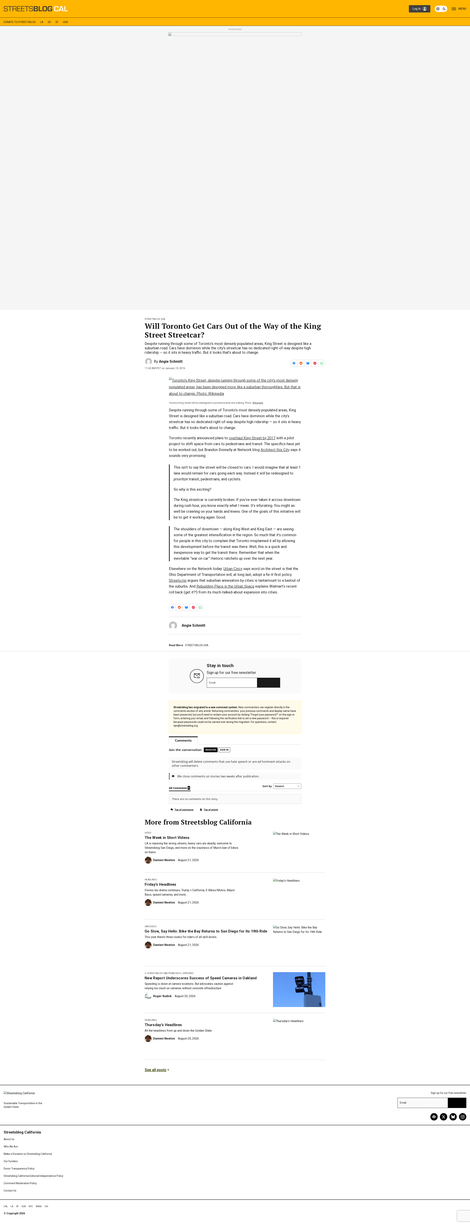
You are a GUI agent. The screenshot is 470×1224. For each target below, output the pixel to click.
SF (56, 22)
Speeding (188, 973)
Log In (417, 8)
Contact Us (10, 1190)
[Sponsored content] (235, 170)
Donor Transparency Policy (19, 1168)
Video (148, 833)
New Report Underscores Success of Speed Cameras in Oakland (201, 978)
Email (212, 682)
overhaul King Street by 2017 (252, 438)
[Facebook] (434, 1116)
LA (41, 22)
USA (65, 22)
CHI (46, 1206)
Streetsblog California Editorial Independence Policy (33, 1175)
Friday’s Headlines (160, 884)
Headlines (151, 880)
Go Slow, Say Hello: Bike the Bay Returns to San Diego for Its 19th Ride (206, 931)
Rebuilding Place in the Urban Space (225, 586)
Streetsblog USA (155, 319)
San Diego (150, 926)
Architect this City (275, 450)
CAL (6, 1206)
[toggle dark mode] (441, 9)
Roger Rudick (162, 996)
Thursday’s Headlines (163, 1025)
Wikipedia (257, 402)
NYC (31, 1206)
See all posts (155, 1070)
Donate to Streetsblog (20, 22)
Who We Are (11, 1146)
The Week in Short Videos (167, 837)
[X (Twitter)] (443, 1116)
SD (49, 22)
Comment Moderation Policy (20, 1183)
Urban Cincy (232, 568)
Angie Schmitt (170, 361)
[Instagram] (462, 1116)
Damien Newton (164, 860)
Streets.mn (178, 580)
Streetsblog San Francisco (164, 973)
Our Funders (11, 1161)
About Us (9, 1139)
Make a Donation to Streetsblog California (28, 1153)
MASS (39, 1206)
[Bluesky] (453, 1116)
